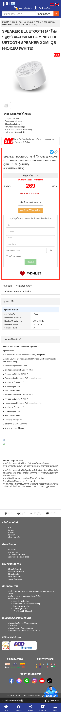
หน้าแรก (5, 22)
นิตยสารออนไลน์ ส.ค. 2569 (18, 557)
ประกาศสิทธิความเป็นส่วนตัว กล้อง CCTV (24, 630)
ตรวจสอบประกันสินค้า (16, 554)
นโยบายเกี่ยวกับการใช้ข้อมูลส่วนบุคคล (22, 623)
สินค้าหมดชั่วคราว (30, 202)
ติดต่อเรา (11, 535)
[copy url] (56, 152)
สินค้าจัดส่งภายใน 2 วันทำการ (30, 180)
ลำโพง (39, 22)
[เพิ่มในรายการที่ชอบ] (30, 273)
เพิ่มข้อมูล (30, 262)
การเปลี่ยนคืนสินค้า (15, 576)
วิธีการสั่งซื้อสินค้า (15, 569)
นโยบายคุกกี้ (12, 625)
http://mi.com (17, 461)
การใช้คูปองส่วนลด (15, 579)
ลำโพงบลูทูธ (49, 22)
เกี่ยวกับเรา (12, 532)
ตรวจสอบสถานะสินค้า (16, 571)
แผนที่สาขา (12, 549)
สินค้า (10, 527)
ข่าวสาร (11, 530)
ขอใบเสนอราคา (15, 256)
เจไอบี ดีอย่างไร (14, 537)
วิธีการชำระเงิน (13, 574)
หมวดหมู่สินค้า (44, 13)
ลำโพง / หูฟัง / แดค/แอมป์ (23, 22)
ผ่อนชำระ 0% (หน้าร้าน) (30, 210)
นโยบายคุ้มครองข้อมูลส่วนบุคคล (20, 628)
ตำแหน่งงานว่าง (14, 552)
